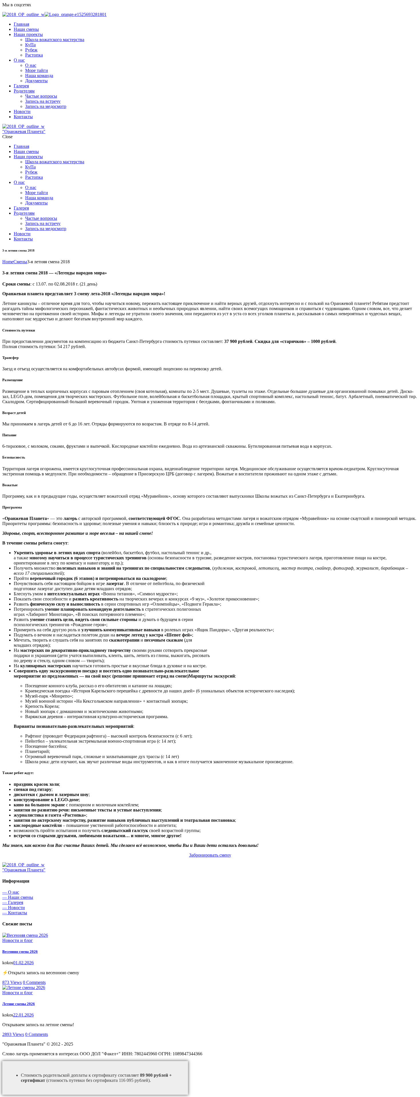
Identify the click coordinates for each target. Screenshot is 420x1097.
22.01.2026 (23, 1014)
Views (12, 982)
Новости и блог (17, 940)
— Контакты (14, 912)
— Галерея (12, 902)
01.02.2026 (23, 962)
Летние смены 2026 (18, 1004)
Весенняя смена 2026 (20, 951)
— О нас (10, 892)
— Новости (13, 907)
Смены (20, 261)
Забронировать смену (210, 855)
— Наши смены (17, 897)
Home (7, 261)
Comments (34, 982)
